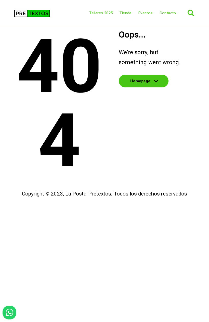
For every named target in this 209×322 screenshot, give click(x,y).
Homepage (140, 83)
